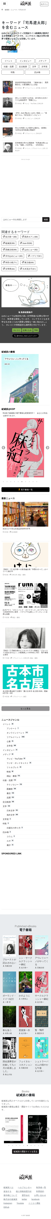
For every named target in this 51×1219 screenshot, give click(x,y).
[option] (13, 1129)
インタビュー (25, 60)
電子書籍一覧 (26, 489)
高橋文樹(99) (11, 249)
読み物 (37, 72)
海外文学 (12, 814)
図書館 (11, 788)
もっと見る (25, 708)
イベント (9, 60)
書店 (10, 793)
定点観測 (23, 66)
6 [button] (22, 481)
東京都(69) (29, 262)
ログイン (44, 4)
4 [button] (14, 481)
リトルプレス (14, 767)
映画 (10, 771)
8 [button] (29, 481)
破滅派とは (8, 1187)
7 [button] (25, 481)
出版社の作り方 (14, 827)
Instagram (7, 1203)
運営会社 (26, 1195)
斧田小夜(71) (11, 262)
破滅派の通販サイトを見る (25, 1151)
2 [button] (7, 481)
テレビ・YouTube (16, 758)
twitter (24, 1199)
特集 (13, 72)
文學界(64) (10, 268)
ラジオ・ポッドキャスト (19, 763)
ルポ (10, 840)
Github (6, 1207)
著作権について (10, 1195)
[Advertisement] (25, 185)
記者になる (27, 330)
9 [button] (33, 481)
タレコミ (16, 330)
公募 (10, 741)
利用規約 (40, 1191)
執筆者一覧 (41, 1187)
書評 (10, 845)
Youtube (20, 1203)
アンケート (12, 728)
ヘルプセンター (25, 1187)
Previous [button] (3, 448)
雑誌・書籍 (13, 775)
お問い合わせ (40, 1195)
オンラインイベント (17, 732)
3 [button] (11, 481)
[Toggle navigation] (4, 3)
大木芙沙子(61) (29, 268)
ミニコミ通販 (34, 1203)
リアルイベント (15, 737)
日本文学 (12, 810)
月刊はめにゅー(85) (14, 256)
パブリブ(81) (36, 256)
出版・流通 (9, 66)
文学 (34, 66)
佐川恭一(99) (11, 236)
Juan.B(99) (27, 243)
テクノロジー (14, 784)
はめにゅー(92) (31, 249)
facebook (35, 1199)
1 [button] (3, 481)
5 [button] (18, 481)
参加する (7, 1191)
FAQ (36, 330)
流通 (10, 797)
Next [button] (48, 448)
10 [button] (37, 481)
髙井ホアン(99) (31, 236)
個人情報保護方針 (24, 1191)
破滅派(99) (10, 243)
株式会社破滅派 (10, 1199)
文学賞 (44, 66)
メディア (42, 60)
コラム (10, 836)
